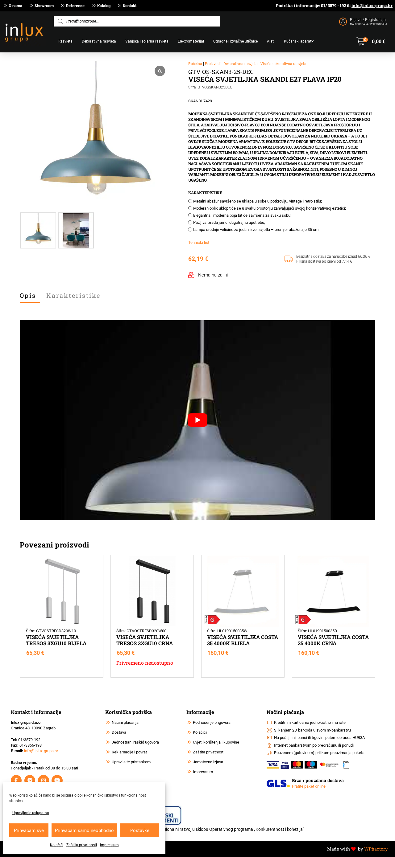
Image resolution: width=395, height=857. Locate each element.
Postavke (139, 830)
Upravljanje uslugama (30, 813)
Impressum (109, 845)
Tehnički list (198, 242)
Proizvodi (213, 64)
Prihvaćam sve (29, 830)
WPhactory (376, 849)
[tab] (30, 296)
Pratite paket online (309, 786)
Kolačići (56, 845)
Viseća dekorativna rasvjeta (283, 64)
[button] (371, 41)
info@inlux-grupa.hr (372, 5)
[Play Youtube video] (197, 420)
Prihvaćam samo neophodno (84, 830)
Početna (195, 64)
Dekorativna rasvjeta (240, 64)
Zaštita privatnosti (81, 845)
